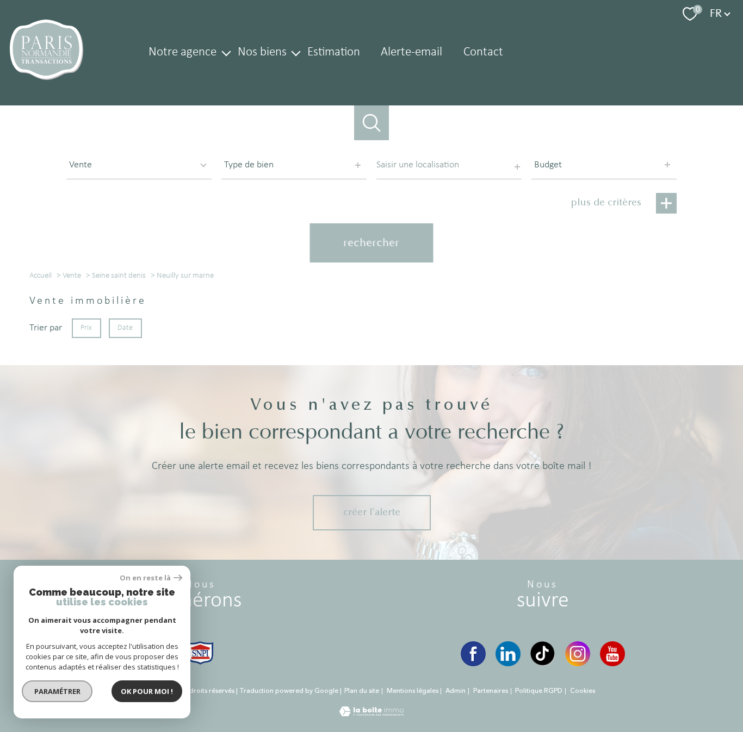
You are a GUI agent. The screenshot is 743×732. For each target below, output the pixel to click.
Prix (86, 328)
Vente (72, 276)
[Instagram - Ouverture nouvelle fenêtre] (577, 653)
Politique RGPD (538, 691)
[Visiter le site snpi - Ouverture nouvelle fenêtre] (200, 653)
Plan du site (361, 691)
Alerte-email (411, 52)
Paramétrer (57, 691)
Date (125, 328)
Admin (455, 691)
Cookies (582, 691)
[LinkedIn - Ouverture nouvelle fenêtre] (508, 653)
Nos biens (261, 52)
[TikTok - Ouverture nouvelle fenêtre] (542, 653)
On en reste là (145, 578)
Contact (483, 52)
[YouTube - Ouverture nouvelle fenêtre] (612, 653)
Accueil (40, 276)
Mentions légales (412, 691)
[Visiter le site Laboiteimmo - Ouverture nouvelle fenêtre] (371, 714)
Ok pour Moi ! (147, 691)
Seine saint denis (119, 276)
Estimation (333, 52)
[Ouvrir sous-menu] (226, 52)
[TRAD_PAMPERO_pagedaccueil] (46, 77)
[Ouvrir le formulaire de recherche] (371, 123)
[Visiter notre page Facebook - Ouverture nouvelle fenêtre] (473, 653)
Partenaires (490, 691)
